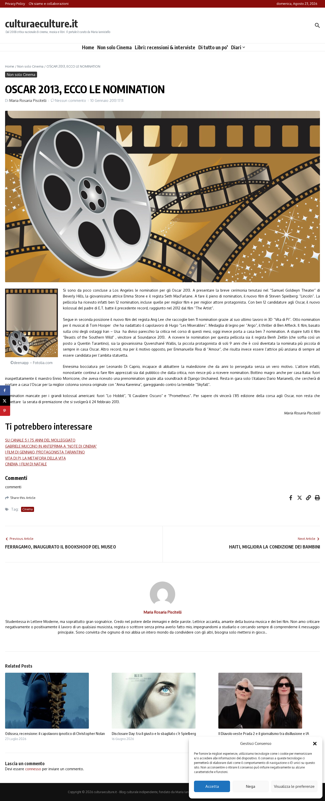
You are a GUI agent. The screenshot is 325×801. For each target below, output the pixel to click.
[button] (314, 743)
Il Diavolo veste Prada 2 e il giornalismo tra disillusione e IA (263, 733)
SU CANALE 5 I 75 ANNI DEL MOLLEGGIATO (40, 440)
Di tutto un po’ (213, 47)
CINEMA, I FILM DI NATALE (26, 464)
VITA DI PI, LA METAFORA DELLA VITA (35, 458)
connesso (33, 769)
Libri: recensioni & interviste (165, 47)
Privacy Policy (15, 4)
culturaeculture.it (41, 23)
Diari (236, 47)
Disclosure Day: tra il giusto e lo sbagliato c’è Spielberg (154, 733)
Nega (250, 786)
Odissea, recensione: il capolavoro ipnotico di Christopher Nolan (55, 733)
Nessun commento (70, 100)
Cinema (27, 509)
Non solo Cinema (114, 47)
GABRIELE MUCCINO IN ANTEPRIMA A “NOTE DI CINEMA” (51, 446)
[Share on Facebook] (5, 390)
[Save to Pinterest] (5, 411)
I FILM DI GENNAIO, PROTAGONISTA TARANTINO (45, 452)
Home (88, 47)
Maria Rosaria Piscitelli (27, 100)
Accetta (212, 786)
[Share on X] (5, 401)
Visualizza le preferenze (294, 786)
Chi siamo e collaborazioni (49, 4)
